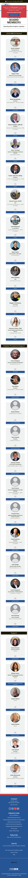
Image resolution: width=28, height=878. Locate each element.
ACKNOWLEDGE (14, 15)
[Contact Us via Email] (18, 808)
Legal (19, 875)
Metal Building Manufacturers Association (14, 819)
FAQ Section (14, 7)
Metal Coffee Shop (14, 830)
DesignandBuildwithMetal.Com (14, 826)
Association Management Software (14, 870)
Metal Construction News (14, 822)
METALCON (14, 828)
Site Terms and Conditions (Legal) (14, 850)
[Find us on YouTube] (15, 808)
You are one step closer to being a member (14, 845)
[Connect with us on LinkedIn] (12, 808)
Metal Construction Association (14, 824)
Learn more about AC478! (14, 12)
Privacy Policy (14, 852)
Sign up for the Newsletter (14, 837)
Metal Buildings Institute (14, 817)
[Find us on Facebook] (10, 808)
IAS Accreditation (14, 815)
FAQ (14, 854)
